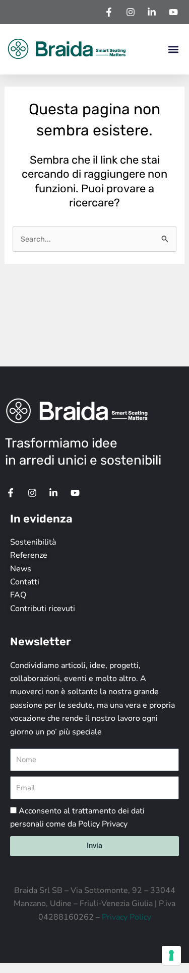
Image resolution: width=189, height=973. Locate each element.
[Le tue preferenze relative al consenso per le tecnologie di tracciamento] (171, 955)
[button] (173, 49)
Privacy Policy (126, 917)
